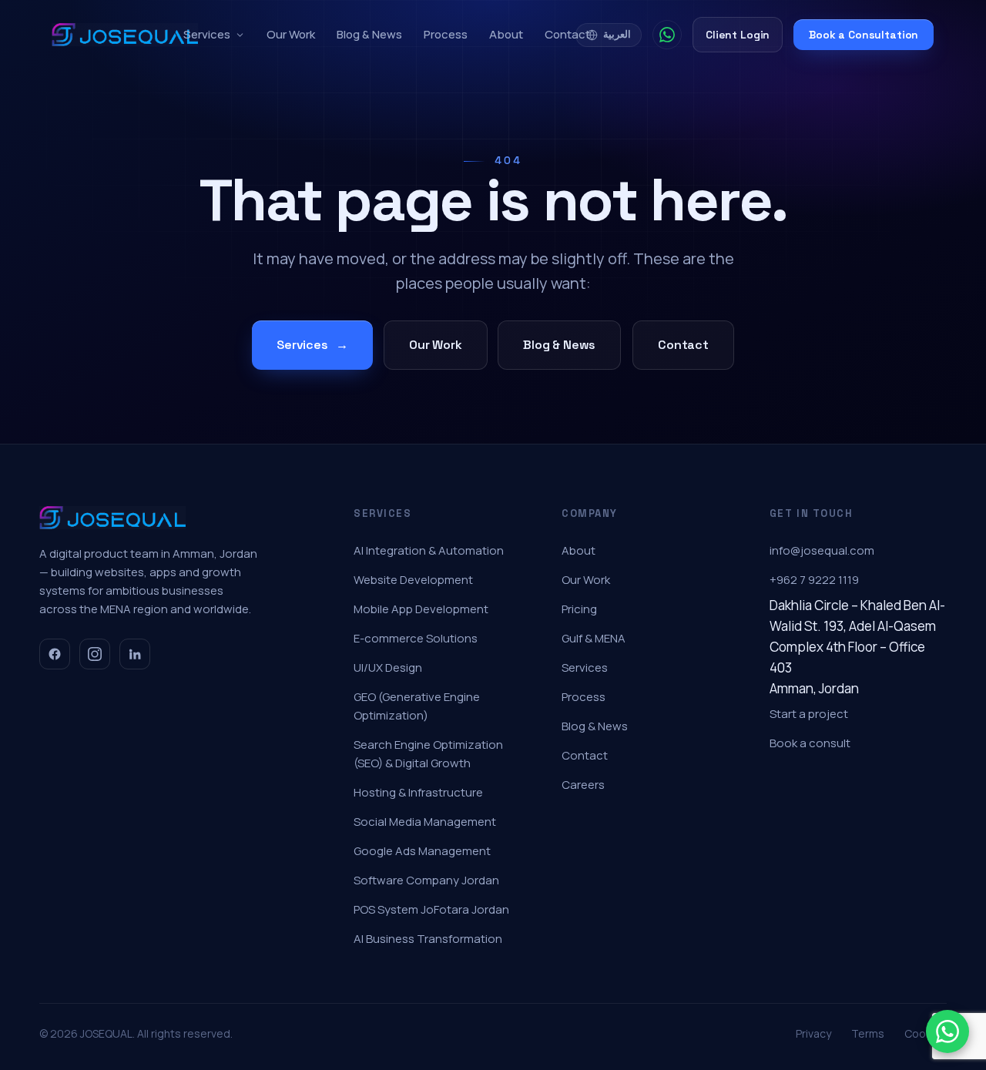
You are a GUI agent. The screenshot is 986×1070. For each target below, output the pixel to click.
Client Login (738, 35)
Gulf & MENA (593, 638)
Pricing (579, 609)
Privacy (813, 1033)
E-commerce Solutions (416, 638)
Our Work (291, 34)
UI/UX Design (388, 667)
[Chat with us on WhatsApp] (947, 1031)
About (506, 34)
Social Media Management (425, 821)
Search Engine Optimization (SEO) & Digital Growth (428, 753)
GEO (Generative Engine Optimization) (417, 706)
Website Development (413, 580)
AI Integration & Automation (429, 550)
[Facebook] (54, 654)
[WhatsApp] (667, 34)
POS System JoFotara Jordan (431, 909)
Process (446, 34)
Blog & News (369, 34)
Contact (567, 34)
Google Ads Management (422, 851)
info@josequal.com (822, 550)
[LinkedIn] (134, 654)
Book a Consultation (863, 35)
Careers (583, 785)
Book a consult (810, 743)
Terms (867, 1033)
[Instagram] (94, 654)
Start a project (809, 714)
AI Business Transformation (428, 939)
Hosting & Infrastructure (418, 792)
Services (206, 34)
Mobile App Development (421, 609)
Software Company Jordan (426, 880)
